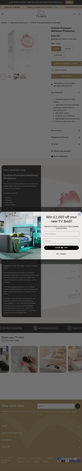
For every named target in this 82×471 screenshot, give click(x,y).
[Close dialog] (79, 214)
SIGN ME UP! (61, 248)
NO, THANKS (61, 254)
